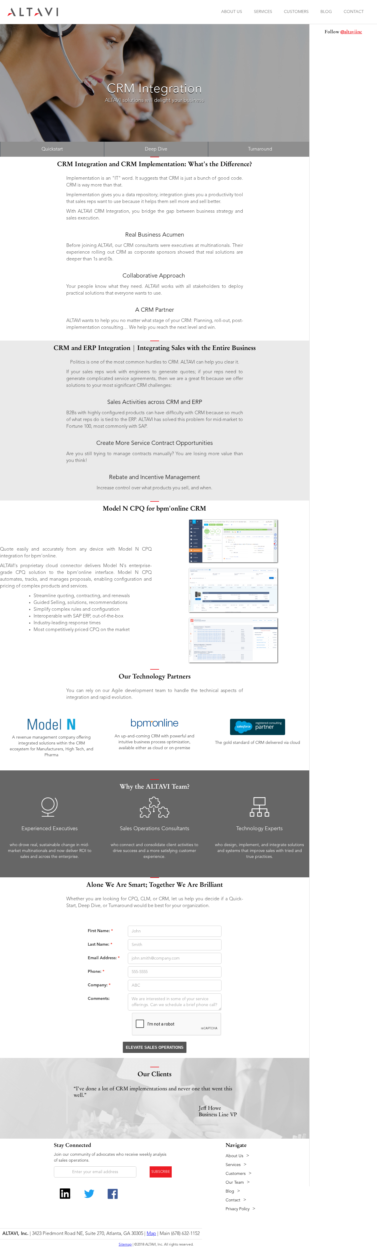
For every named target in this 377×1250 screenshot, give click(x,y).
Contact (354, 12)
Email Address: (104, 958)
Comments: (99, 999)
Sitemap (125, 1244)
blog (326, 12)
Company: (99, 985)
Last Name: (100, 944)
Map (151, 1233)
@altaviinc (351, 31)
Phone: (96, 972)
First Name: (100, 931)
